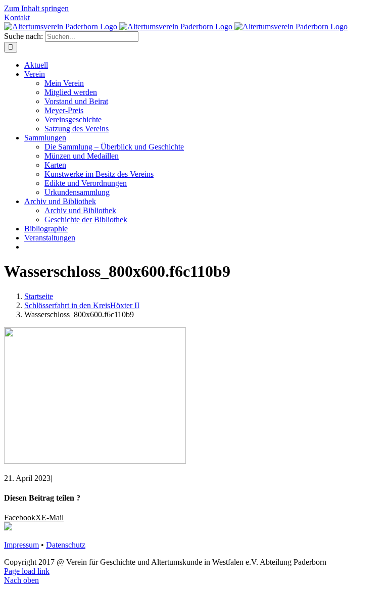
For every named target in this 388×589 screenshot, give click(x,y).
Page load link (27, 571)
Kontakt (17, 17)
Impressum (21, 545)
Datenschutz (65, 545)
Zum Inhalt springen (36, 8)
